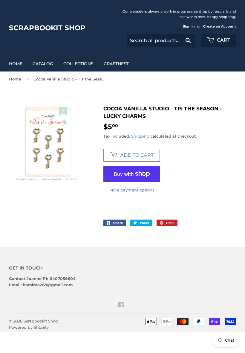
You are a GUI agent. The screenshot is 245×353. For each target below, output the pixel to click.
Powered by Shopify (29, 327)
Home (15, 63)
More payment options (131, 190)
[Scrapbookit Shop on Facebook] (121, 305)
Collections (78, 63)
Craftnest (116, 63)
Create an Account (219, 26)
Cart (223, 40)
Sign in (189, 26)
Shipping (140, 136)
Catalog (43, 63)
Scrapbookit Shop (47, 28)
